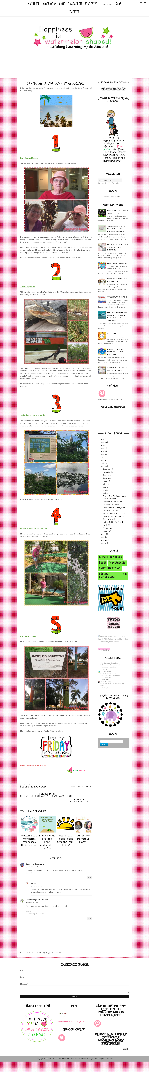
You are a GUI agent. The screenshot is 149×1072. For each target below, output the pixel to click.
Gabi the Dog (105, 682)
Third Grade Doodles (109, 663)
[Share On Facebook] (82, 786)
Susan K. (34, 883)
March (105, 525)
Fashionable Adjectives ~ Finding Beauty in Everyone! (117, 247)
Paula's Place (105, 671)
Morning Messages (110, 557)
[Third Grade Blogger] (113, 629)
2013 (103, 543)
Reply (89, 878)
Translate (115, 183)
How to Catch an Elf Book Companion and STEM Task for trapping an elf (111, 675)
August (105, 481)
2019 (103, 460)
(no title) (111, 334)
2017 (103, 466)
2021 (103, 454)
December (107, 469)
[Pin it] (90, 786)
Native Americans (110, 568)
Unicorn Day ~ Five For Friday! (114, 513)
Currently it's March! (117, 297)
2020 (103, 457)
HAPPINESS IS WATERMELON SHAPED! (59, 1059)
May (104, 490)
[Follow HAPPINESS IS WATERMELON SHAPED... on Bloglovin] (104, 650)
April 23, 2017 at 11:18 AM (32, 902)
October (106, 475)
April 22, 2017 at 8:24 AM (32, 867)
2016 (103, 534)
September (107, 478)
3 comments (25, 785)
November (107, 472)
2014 (103, 540)
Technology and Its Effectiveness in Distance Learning (116, 228)
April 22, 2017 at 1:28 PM (37, 886)
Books (103, 563)
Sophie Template (81, 1059)
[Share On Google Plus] (86, 786)
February (106, 528)
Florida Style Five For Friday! (113, 502)
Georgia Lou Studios (105, 1059)
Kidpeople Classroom (35, 864)
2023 (103, 448)
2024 (103, 445)
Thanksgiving (117, 563)
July (104, 484)
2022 (103, 451)
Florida (24, 787)
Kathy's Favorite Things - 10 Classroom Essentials (110, 666)
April (104, 493)
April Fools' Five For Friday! (113, 522)
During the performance (113, 576)
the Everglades (38, 787)
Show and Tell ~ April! (111, 505)
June (105, 487)
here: (61, 731)
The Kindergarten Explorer (37, 900)
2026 (103, 439)
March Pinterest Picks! (117, 210)
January (106, 531)
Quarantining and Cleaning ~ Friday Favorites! (115, 351)
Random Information (117, 263)
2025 (103, 442)
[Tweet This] (79, 786)
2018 (103, 463)
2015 (103, 537)
